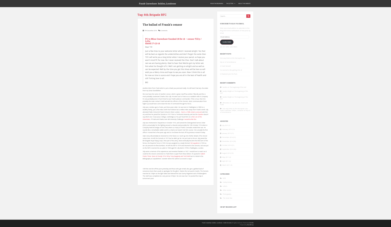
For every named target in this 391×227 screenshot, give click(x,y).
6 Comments (163, 30)
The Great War (227, 198)
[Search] (248, 16)
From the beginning (216, 3)
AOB (224, 178)
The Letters (229, 3)
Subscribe (226, 42)
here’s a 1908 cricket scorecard (191, 112)
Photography (227, 194)
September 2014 (227, 149)
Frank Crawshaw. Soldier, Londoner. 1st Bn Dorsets (216, 223)
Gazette (200, 114)
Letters (225, 186)
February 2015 (227, 129)
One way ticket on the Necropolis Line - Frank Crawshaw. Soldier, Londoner (234, 109)
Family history (227, 182)
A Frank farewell (225, 66)
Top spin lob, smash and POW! (234, 104)
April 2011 (225, 161)
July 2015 (225, 125)
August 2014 (226, 153)
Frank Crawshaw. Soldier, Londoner (157, 3)
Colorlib (251, 223)
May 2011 (225, 157)
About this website (244, 3)
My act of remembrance (228, 62)
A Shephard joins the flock (228, 74)
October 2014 (226, 145)
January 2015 (226, 133)
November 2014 (227, 141)
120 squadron (194, 143)
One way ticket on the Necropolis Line (232, 58)
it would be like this (190, 119)
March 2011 (226, 165)
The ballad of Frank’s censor (162, 24)
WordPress (250, 225)
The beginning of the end (238, 87)
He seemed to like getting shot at (231, 70)
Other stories (227, 190)
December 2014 (227, 137)
